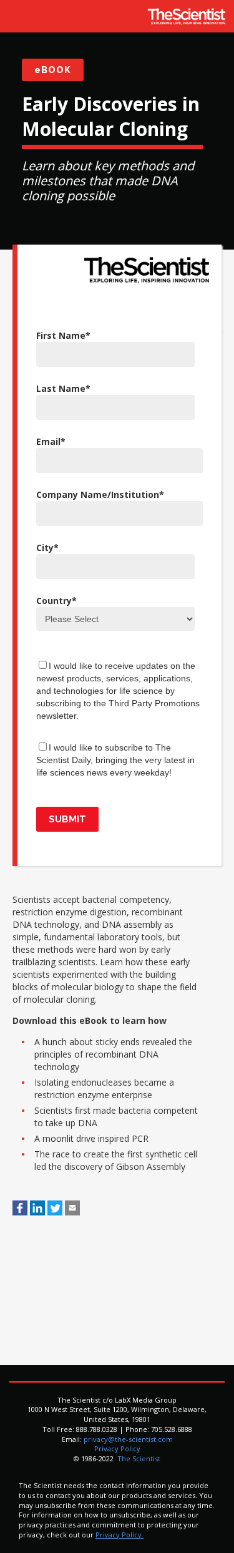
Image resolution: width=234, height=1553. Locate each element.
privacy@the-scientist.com (128, 1439)
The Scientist (137, 1458)
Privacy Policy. (119, 1534)
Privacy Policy (117, 1448)
